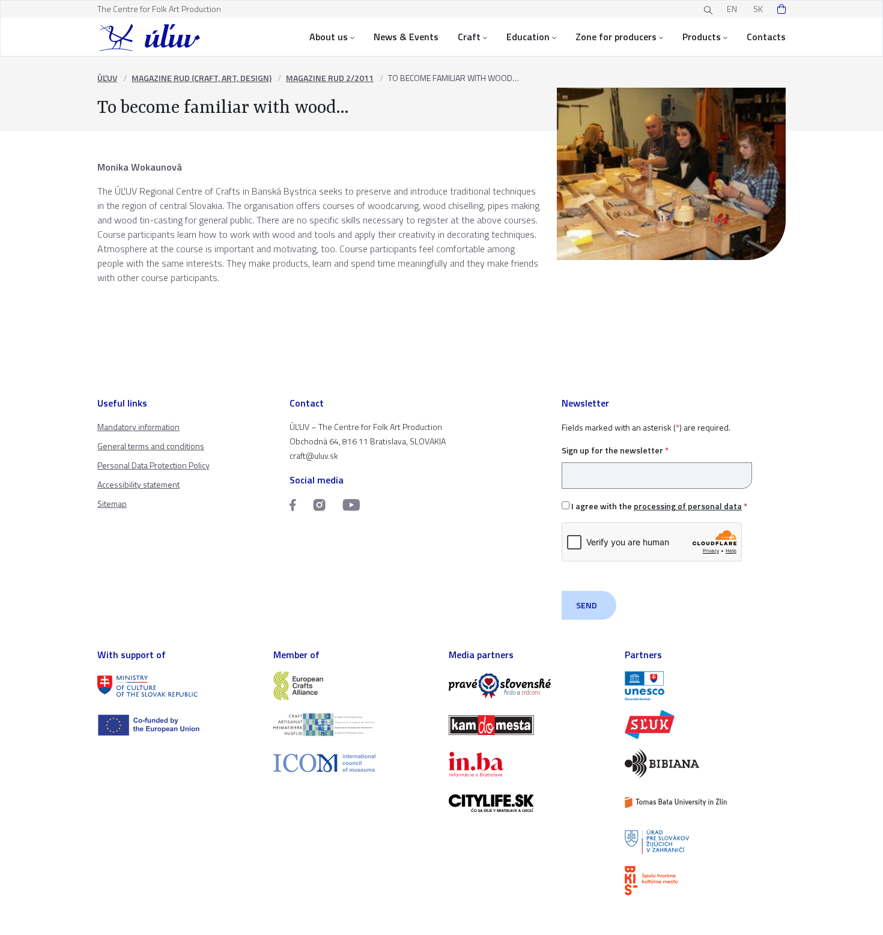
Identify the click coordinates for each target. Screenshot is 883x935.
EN (732, 8)
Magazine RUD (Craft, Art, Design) (202, 77)
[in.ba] (529, 764)
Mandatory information (138, 426)
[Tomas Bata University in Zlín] (705, 802)
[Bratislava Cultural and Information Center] (705, 880)
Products (701, 36)
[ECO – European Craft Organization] (354, 724)
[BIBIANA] (705, 763)
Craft (469, 36)
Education (528, 36)
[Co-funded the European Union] (178, 725)
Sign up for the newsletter (615, 450)
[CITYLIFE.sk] (529, 803)
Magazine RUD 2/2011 (330, 77)
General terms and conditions (150, 446)
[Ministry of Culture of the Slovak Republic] (178, 686)
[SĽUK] (705, 724)
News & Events (406, 36)
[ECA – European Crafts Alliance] (354, 686)
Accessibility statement (138, 484)
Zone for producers (616, 36)
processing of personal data (688, 506)
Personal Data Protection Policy (153, 465)
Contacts (766, 36)
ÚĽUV (107, 77)
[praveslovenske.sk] (529, 686)
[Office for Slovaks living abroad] (705, 841)
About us (328, 36)
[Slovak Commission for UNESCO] (705, 686)
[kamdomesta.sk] (529, 725)
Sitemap (112, 503)
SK (758, 8)
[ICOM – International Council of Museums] (354, 763)
